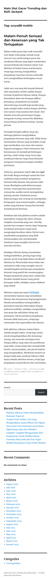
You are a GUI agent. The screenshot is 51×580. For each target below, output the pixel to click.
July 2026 (10, 487)
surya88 (41, 369)
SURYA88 (34, 292)
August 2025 (12, 524)
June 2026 (11, 491)
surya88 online (37, 371)
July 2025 (10, 527)
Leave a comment (11, 374)
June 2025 (11, 531)
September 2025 (14, 521)
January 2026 (12, 507)
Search (7, 387)
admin (9, 369)
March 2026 (12, 501)
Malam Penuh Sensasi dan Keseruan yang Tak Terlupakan (24, 40)
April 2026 (11, 497)
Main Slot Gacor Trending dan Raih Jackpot (20, 573)
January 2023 (12, 544)
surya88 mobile (25, 371)
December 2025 (13, 511)
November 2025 (13, 514)
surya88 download (11, 371)
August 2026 (12, 484)
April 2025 (11, 537)
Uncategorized (13, 563)
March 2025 (12, 541)
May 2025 (11, 534)
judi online (33, 369)
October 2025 (12, 517)
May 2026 (11, 494)
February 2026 (13, 504)
